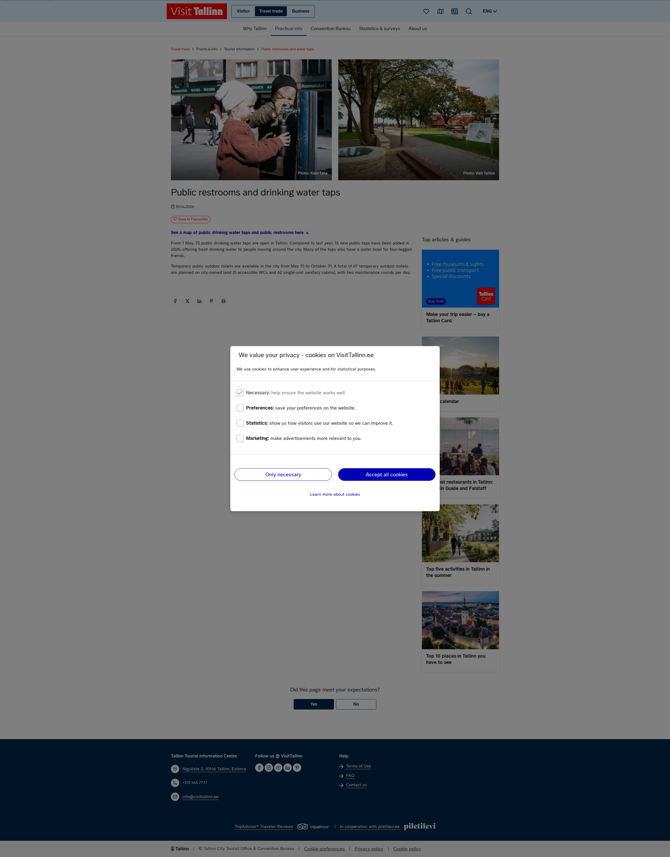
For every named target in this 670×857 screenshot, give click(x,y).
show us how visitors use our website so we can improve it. (319, 423)
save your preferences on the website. (300, 408)
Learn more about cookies (335, 494)
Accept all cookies (387, 474)
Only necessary (283, 474)
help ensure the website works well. (296, 393)
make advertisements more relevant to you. (303, 438)
